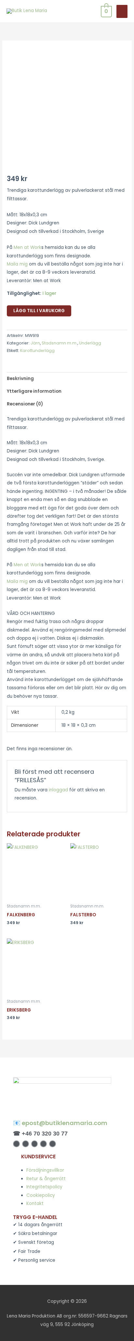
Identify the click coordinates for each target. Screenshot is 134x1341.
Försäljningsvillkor (45, 1170)
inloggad (58, 790)
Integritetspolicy (44, 1187)
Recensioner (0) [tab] (25, 404)
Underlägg (90, 343)
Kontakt (35, 1203)
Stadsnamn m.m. (59, 343)
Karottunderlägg (37, 350)
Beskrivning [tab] (20, 378)
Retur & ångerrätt (46, 1179)
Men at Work (27, 247)
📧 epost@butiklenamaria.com (60, 1123)
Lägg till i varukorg (39, 311)
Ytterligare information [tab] (34, 391)
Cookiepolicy (40, 1195)
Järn (35, 343)
